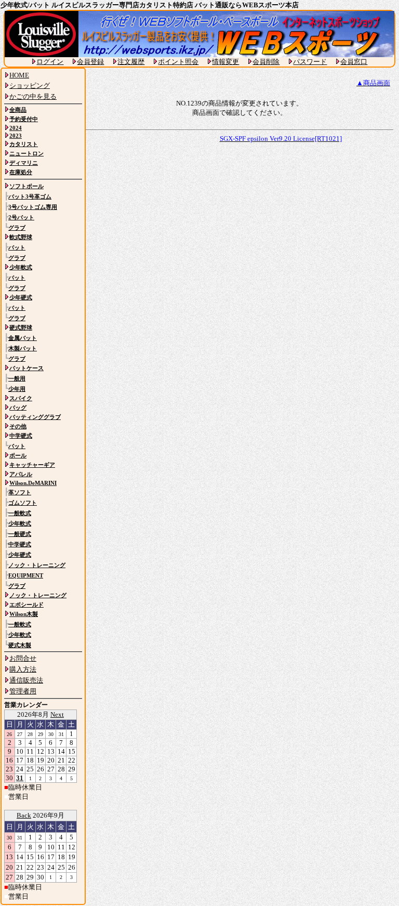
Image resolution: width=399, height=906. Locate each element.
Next (57, 714)
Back (24, 815)
